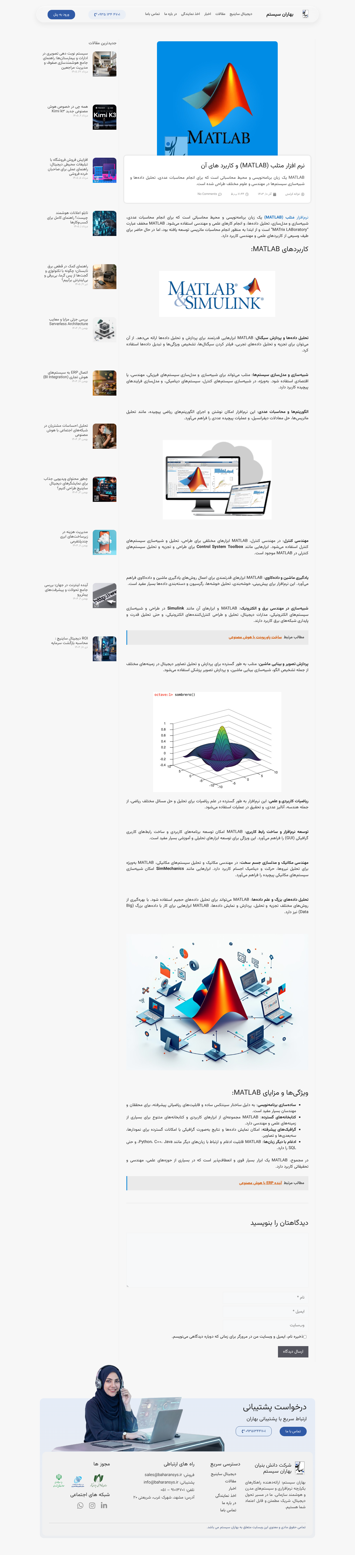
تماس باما (152, 14)
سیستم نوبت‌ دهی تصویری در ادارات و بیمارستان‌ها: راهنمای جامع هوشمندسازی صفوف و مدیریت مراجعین (65, 61)
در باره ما (170, 14)
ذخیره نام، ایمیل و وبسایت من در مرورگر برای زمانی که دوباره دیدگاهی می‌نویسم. (237, 1337)
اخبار (207, 14)
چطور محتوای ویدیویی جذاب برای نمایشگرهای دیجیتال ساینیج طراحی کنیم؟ (66, 483)
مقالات (220, 14)
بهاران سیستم (279, 14)
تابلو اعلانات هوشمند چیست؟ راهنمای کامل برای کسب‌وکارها (67, 217)
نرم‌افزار (286, 217)
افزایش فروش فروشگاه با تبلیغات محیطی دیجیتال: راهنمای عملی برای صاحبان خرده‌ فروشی (68, 167)
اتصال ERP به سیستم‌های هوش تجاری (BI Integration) (65, 375)
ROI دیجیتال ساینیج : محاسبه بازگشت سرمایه (69, 641)
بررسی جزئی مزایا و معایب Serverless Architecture (68, 322)
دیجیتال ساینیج (241, 14)
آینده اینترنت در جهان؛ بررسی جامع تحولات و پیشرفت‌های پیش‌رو (66, 589)
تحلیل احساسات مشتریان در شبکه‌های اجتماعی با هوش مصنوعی (66, 430)
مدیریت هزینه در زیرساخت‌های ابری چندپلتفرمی (74, 536)
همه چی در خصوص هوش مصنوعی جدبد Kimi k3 (68, 109)
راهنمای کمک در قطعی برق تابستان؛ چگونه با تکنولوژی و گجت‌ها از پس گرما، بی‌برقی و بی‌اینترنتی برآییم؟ (66, 273)
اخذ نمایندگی (190, 14)
